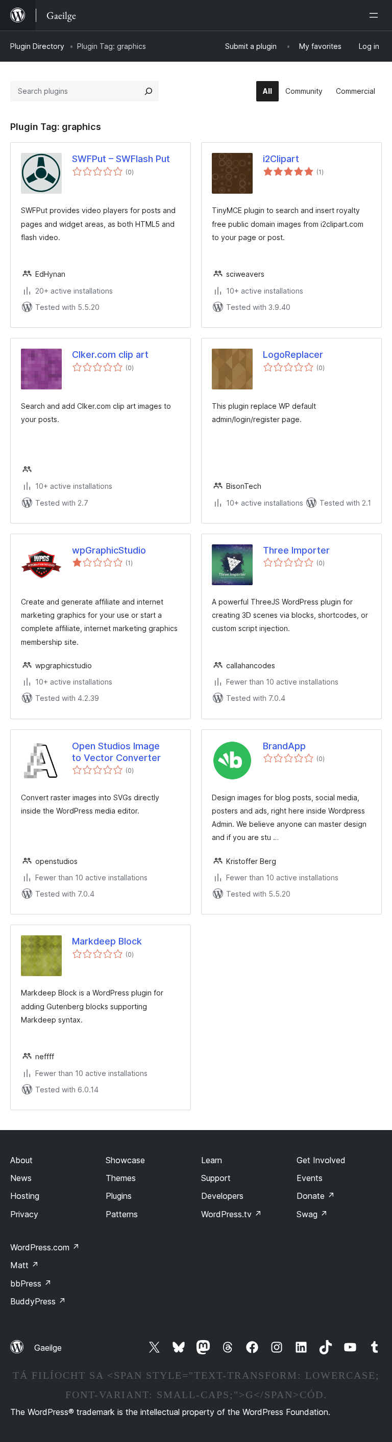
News (21, 1178)
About (21, 1160)
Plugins (119, 1196)
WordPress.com (45, 1247)
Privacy (24, 1214)
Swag (312, 1214)
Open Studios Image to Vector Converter (116, 752)
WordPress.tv (231, 1214)
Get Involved (321, 1160)
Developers (222, 1196)
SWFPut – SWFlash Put (121, 158)
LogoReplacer (293, 354)
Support (216, 1178)
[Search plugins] (148, 91)
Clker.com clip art (110, 354)
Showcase (125, 1160)
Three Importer (296, 550)
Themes (121, 1178)
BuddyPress (38, 1301)
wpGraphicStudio (109, 550)
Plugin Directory (37, 46)
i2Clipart (281, 158)
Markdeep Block (107, 941)
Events (310, 1178)
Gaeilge (48, 1348)
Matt (24, 1265)
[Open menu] (375, 15)
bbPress (31, 1283)
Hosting (24, 1196)
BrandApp (284, 746)
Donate (316, 1196)
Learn (211, 1160)
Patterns (122, 1214)
